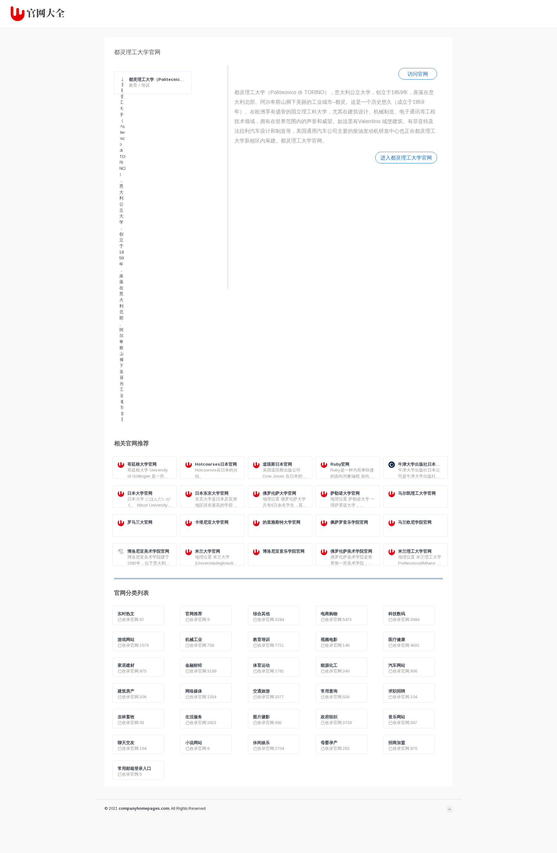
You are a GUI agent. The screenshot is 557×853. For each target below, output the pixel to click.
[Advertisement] (335, 225)
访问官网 (417, 74)
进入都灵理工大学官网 (406, 157)
